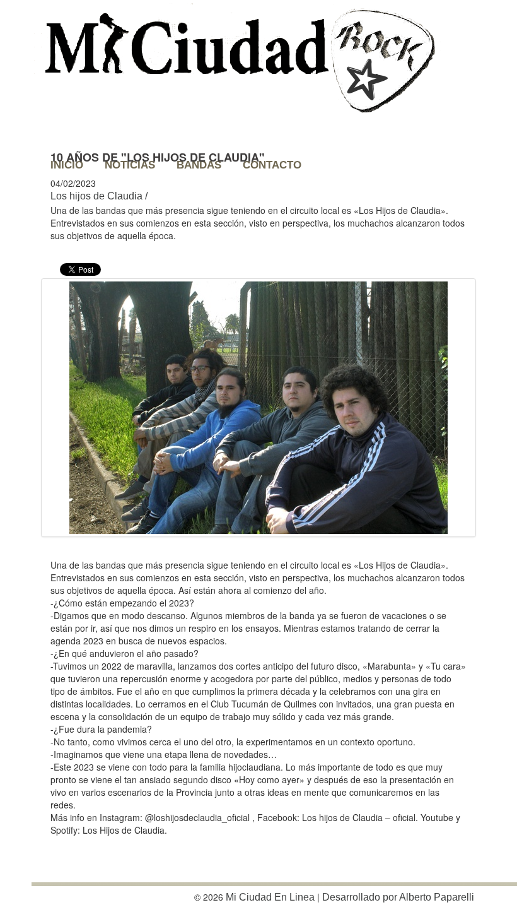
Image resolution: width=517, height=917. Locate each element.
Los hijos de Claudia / (99, 196)
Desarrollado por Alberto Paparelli (398, 897)
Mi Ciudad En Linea (270, 897)
